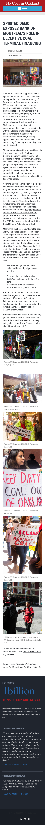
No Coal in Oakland (22, 3)
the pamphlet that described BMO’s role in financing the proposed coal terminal (22, 212)
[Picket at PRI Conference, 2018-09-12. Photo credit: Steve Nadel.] (22, 73)
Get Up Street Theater (19, 249)
